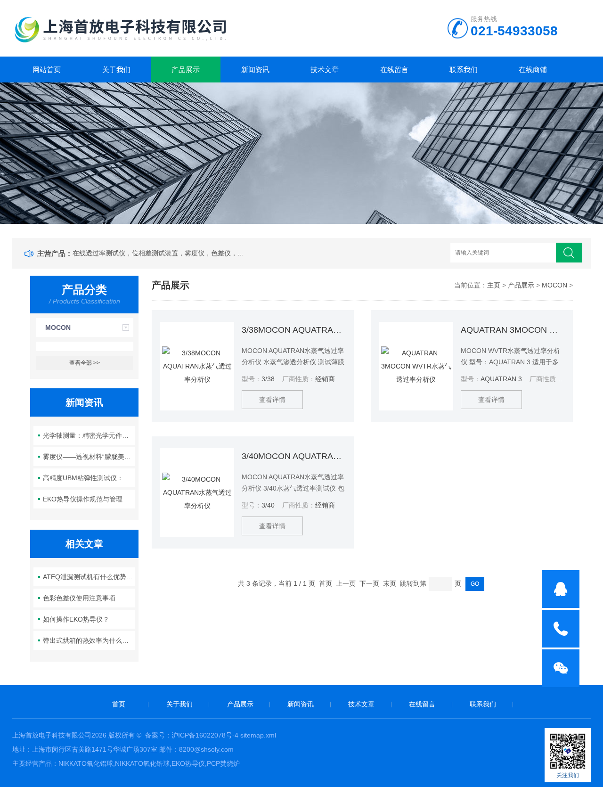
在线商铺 (533, 70)
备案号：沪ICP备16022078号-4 (191, 735)
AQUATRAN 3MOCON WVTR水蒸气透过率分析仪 (512, 330)
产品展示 (185, 70)
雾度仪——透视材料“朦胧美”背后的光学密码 (89, 456)
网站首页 (47, 70)
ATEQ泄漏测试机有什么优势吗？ (89, 577)
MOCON (58, 327)
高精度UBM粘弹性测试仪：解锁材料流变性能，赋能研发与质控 (89, 478)
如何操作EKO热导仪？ (76, 619)
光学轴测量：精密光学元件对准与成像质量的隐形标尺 (89, 435)
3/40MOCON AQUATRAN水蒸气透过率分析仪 (293, 456)
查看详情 (272, 399)
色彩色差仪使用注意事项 (79, 598)
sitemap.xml (258, 735)
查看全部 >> (84, 363)
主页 (493, 285)
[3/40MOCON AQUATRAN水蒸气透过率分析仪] (197, 492)
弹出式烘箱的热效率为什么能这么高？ (89, 640)
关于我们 (116, 70)
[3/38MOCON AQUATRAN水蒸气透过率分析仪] (197, 366)
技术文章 (324, 70)
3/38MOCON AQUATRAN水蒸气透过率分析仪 (293, 330)
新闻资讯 (255, 70)
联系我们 (463, 70)
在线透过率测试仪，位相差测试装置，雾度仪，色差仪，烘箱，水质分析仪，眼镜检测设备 (160, 253)
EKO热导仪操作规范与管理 (82, 499)
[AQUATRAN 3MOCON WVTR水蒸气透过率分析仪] (416, 366)
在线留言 (394, 70)
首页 (118, 704)
